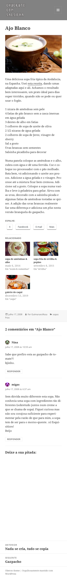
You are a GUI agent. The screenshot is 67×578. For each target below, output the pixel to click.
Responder (13, 371)
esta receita (35, 83)
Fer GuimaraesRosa (37, 314)
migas (15, 384)
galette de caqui (13, 292)
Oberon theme (12, 570)
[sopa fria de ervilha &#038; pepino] (46, 249)
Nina (15, 342)
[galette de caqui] (17, 282)
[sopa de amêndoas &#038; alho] (17, 249)
